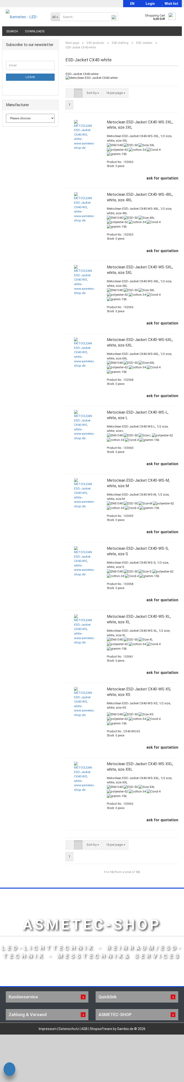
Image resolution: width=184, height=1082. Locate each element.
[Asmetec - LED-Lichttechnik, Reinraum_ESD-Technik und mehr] (25, 16)
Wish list (170, 4)
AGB (84, 1029)
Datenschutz (69, 1029)
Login (149, 4)
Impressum (48, 1029)
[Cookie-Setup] (9, 1070)
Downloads (35, 31)
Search (12, 31)
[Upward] (171, 1075)
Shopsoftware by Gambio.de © (117, 1029)
